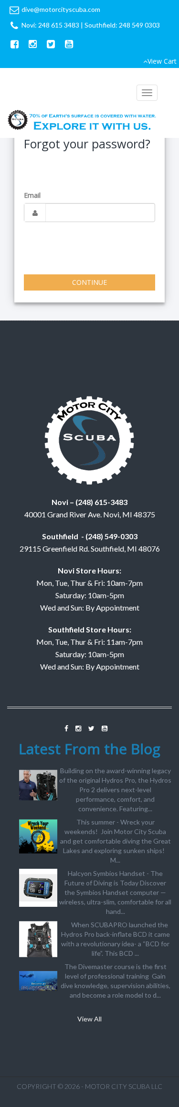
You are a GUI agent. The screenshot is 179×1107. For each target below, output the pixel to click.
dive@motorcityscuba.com (60, 9)
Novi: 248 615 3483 (50, 25)
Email (32, 195)
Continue (89, 282)
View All (89, 1019)
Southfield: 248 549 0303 (122, 25)
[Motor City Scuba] (82, 121)
